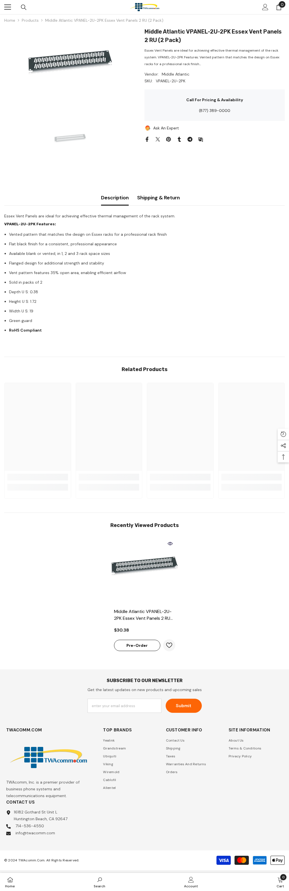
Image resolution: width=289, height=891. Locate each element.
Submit (183, 706)
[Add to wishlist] (169, 645)
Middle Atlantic (175, 74)
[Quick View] (170, 544)
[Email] (200, 138)
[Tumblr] (179, 138)
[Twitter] (157, 138)
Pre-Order (137, 645)
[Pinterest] (168, 138)
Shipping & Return (158, 197)
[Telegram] (189, 138)
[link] (37, 477)
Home (9, 20)
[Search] (23, 7)
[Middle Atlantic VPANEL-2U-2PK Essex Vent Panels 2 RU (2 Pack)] (144, 572)
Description (115, 197)
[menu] (7, 7)
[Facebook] (147, 138)
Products (30, 20)
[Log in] (265, 7)
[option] (70, 69)
